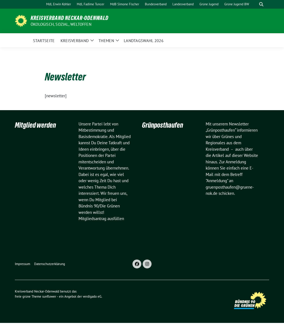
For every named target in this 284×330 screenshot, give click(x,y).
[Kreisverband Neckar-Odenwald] (21, 20)
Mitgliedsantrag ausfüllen (101, 218)
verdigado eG (92, 296)
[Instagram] (147, 264)
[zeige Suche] (261, 4)
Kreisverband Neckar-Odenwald (69, 18)
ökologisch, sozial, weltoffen (61, 24)
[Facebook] (136, 264)
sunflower (49, 296)
